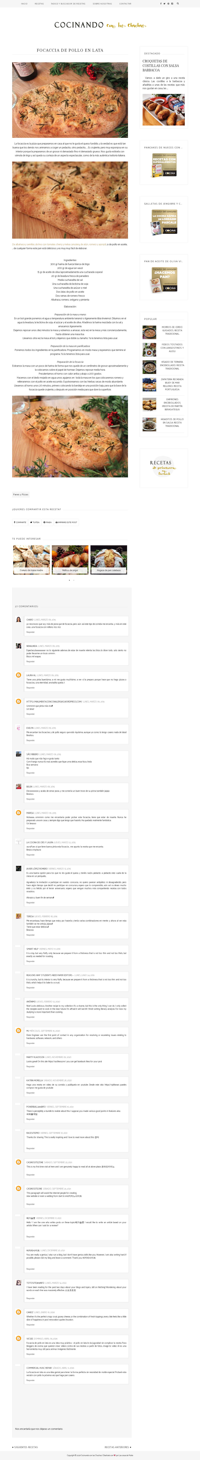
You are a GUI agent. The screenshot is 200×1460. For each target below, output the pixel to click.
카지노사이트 (75, 1196)
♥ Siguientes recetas (25, 1447)
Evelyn (30, 728)
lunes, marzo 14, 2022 (55, 1283)
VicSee (30, 1339)
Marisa (30, 813)
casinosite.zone (35, 1162)
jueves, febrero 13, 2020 (48, 1002)
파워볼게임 (32, 1114)
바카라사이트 (89, 1258)
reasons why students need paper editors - (50, 975)
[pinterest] (168, 3)
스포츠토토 (70, 1290)
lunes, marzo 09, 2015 (45, 620)
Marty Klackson (35, 1057)
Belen (29, 787)
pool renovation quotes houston (59, 1320)
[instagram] (172, 3)
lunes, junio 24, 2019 (84, 975)
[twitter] (164, 3)
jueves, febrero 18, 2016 (46, 916)
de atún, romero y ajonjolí (93, 244)
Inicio (24, 3)
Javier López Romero (37, 869)
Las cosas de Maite (126, 1455)
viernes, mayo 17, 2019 (49, 949)
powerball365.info (36, 1107)
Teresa (30, 916)
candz (30, 1312)
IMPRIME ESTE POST (67, 522)
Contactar (125, 3)
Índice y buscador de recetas (68, 3)
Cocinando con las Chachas (91, 1455)
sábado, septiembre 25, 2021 (58, 1162)
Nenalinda (32, 646)
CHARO (30, 620)
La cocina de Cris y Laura (40, 842)
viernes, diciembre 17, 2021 (48, 1218)
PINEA (48, 522)
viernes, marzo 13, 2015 (59, 869)
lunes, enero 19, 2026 (44, 1312)
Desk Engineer (33, 1035)
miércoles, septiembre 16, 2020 (44, 1031)
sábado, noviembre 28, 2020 (58, 1080)
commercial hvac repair (39, 1368)
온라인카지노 (108, 1167)
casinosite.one (34, 1189)
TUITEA (35, 522)
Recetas (39, 3)
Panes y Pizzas (20, 494)
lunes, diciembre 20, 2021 (53, 1250)
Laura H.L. (31, 675)
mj (28, 1031)
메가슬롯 (79, 1222)
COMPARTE (20, 522)
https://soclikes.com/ (57, 1061)
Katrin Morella (35, 1080)
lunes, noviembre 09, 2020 (58, 1057)
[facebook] (160, 3)
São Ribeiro (33, 754)
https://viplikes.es (112, 1085)
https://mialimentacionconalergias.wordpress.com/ (54, 702)
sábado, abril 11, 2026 (63, 1368)
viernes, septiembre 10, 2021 (60, 1107)
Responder (31, 632)
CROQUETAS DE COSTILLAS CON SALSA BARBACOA (161, 66)
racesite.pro (33, 1133)
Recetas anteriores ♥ (118, 1447)
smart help (32, 949)
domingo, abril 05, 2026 (46, 1339)
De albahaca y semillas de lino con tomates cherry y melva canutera (46, 244)
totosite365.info (35, 1283)
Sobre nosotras (102, 3)
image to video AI (111, 1346)
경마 (97, 1137)
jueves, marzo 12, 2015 (64, 842)
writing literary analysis (104, 1009)
